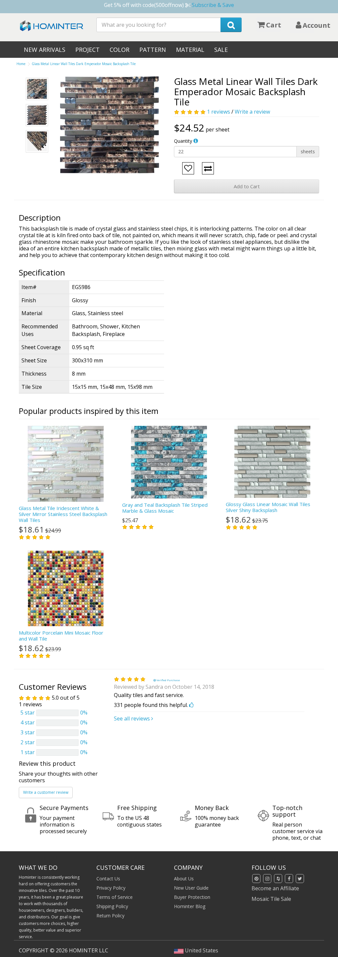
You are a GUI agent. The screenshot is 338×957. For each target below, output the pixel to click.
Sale (221, 50)
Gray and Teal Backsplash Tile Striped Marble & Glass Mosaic (165, 507)
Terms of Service (114, 897)
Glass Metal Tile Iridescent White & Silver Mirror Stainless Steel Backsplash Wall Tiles (63, 514)
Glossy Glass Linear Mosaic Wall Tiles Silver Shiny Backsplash (268, 507)
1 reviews (218, 111)
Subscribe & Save (213, 5)
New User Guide (191, 888)
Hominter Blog (189, 906)
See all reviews (132, 718)
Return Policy (110, 915)
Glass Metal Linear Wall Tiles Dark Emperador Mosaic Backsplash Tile (84, 63)
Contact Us (108, 878)
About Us (184, 878)
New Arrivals (44, 50)
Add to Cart (247, 186)
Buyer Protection (192, 897)
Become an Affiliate (275, 888)
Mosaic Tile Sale (271, 898)
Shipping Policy (112, 906)
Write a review (252, 111)
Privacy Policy (110, 888)
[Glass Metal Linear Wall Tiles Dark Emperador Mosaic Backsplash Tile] (109, 124)
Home (21, 63)
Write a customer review (45, 792)
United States (201, 950)
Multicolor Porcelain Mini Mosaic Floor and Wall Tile (61, 635)
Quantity (183, 141)
